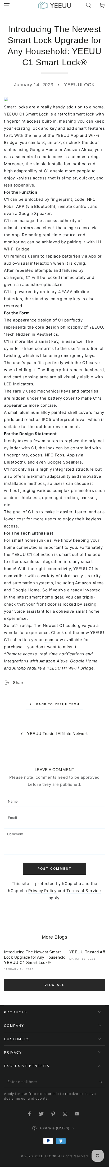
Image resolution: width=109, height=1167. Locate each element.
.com (48, 639)
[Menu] (7, 5)
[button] (88, 5)
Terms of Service (83, 890)
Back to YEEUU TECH (57, 704)
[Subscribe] (102, 1082)
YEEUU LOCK (45, 1156)
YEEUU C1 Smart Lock (26, 114)
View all (54, 985)
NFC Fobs (55, 454)
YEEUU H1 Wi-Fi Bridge (70, 668)
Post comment (55, 869)
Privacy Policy (42, 890)
